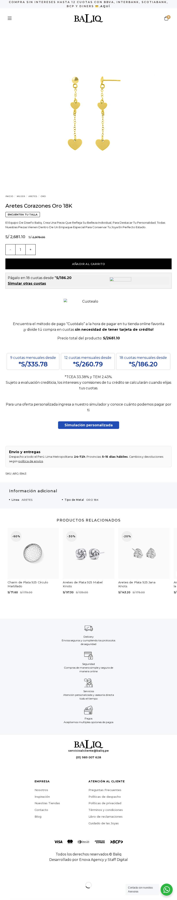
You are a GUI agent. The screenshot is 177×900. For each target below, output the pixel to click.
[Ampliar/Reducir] (17, 874)
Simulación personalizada (89, 425)
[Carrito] (166, 18)
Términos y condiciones (105, 810)
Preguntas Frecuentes (104, 790)
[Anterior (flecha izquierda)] (4, 892)
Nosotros (41, 790)
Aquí (105, 6)
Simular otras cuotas (27, 283)
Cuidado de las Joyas (103, 823)
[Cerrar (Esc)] (4, 874)
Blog (38, 816)
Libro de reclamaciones (105, 816)
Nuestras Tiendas (47, 803)
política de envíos (30, 461)
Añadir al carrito (88, 264)
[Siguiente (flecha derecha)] (17, 892)
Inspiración (42, 796)
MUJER (21, 196)
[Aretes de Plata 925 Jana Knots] (143, 553)
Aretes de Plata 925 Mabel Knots (83, 584)
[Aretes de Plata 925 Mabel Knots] (88, 553)
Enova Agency (91, 860)
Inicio (9, 196)
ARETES (32, 196)
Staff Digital (118, 860)
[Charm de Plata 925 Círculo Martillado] (33, 553)
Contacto (41, 810)
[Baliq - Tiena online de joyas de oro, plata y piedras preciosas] (88, 18)
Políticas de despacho (104, 796)
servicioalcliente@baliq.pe (88, 750)
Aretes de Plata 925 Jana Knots (136, 584)
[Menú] (9, 18)
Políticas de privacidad (104, 803)
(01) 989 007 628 (88, 757)
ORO (43, 196)
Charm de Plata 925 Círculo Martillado (28, 584)
